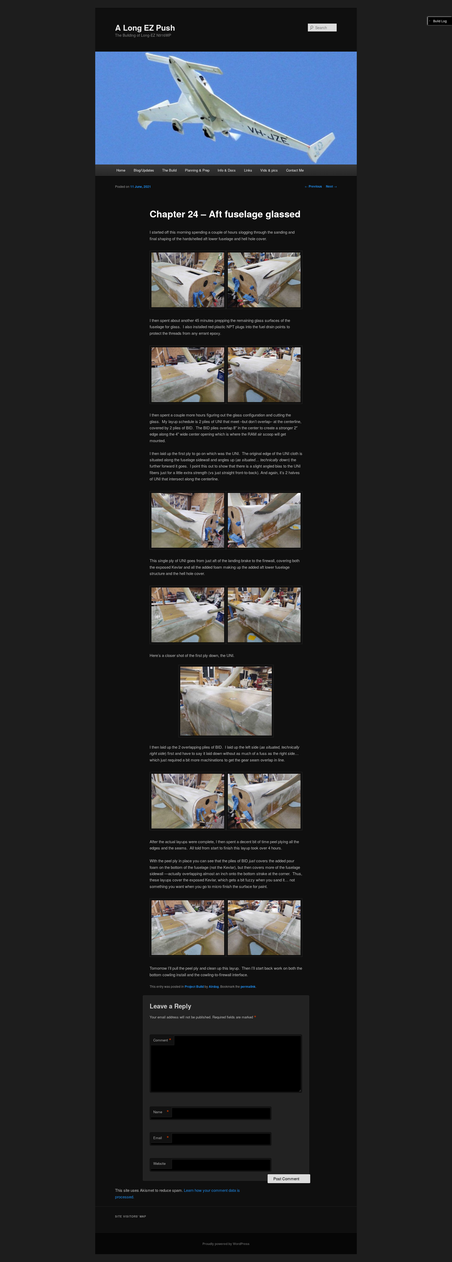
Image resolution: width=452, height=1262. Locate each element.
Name (161, 1112)
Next (331, 186)
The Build (169, 170)
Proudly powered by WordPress (226, 1243)
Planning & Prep (197, 170)
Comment (162, 1040)
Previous (313, 186)
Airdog (214, 986)
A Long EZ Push (145, 27)
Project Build (194, 986)
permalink (248, 986)
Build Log (440, 21)
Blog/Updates (144, 170)
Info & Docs (227, 170)
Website (159, 1163)
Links (248, 170)
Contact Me (295, 170)
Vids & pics (269, 170)
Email (161, 1138)
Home (120, 170)
